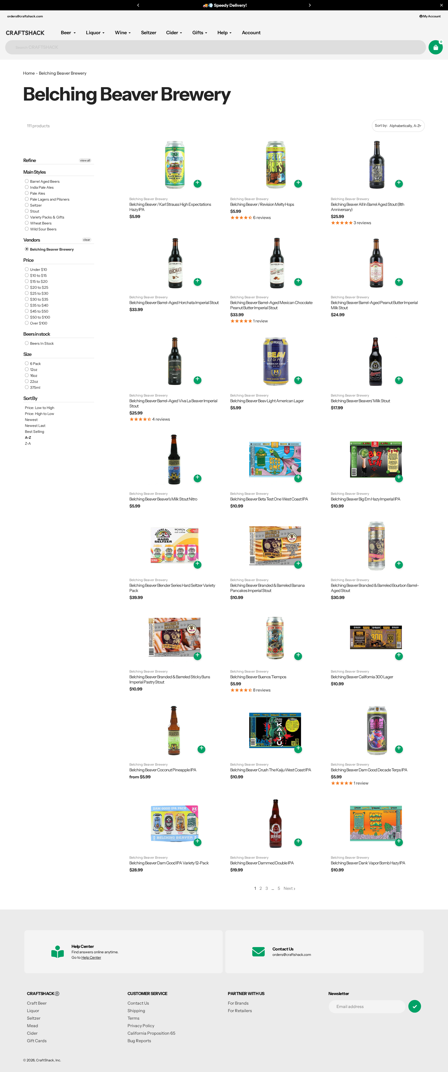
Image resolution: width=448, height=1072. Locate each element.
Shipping (136, 1010)
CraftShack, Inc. (48, 1060)
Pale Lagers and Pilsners (49, 199)
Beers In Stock (41, 343)
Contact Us (138, 1003)
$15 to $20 (38, 281)
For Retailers (240, 1010)
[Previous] (138, 5)
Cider (32, 1033)
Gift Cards (37, 1040)
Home (29, 73)
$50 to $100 (39, 317)
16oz (33, 375)
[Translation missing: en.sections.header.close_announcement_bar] (441, 5)
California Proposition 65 (151, 1033)
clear (86, 240)
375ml (34, 387)
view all (85, 160)
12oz (33, 369)
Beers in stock (36, 334)
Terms (133, 1018)
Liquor (33, 1010)
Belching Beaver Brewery (62, 73)
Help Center (91, 957)
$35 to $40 (38, 305)
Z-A (28, 443)
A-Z (28, 437)
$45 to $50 (38, 311)
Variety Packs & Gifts (46, 217)
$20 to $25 (38, 287)
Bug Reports (139, 1040)
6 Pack (35, 363)
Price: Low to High (39, 407)
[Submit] (414, 1006)
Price (28, 260)
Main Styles (34, 172)
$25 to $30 (38, 293)
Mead (32, 1025)
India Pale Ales (41, 187)
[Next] (309, 5)
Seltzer (35, 205)
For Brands (238, 1003)
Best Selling (34, 431)
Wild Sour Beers (43, 229)
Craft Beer (37, 1003)
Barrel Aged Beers (44, 181)
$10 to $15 (38, 275)
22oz (33, 381)
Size (27, 354)
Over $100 (38, 323)
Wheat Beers (40, 223)
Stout (34, 211)
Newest (31, 419)
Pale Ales (37, 193)
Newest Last (35, 425)
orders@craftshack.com (25, 16)
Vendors (31, 240)
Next (288, 888)
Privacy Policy (141, 1025)
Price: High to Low (39, 413)
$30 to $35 (38, 299)
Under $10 (38, 269)
